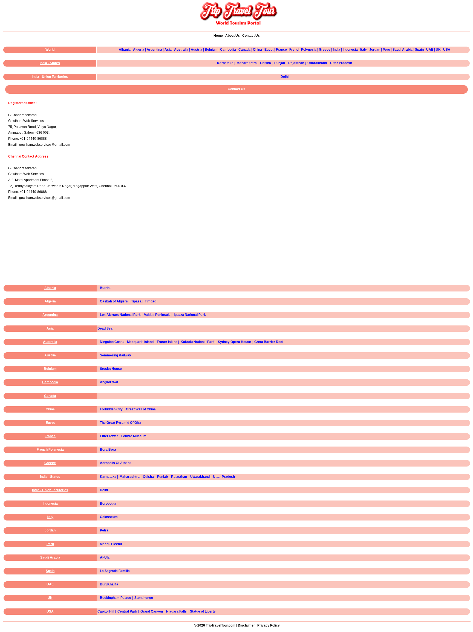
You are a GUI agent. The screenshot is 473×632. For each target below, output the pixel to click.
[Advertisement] (238, 247)
